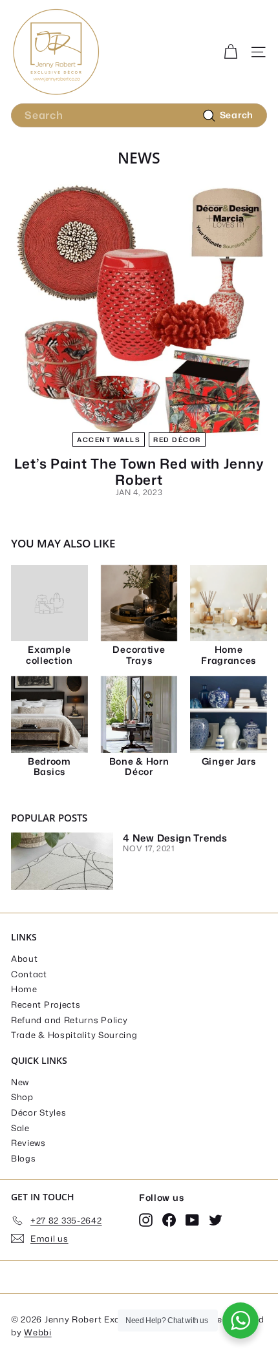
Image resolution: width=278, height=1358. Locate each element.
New (20, 1082)
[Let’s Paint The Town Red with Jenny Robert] (139, 310)
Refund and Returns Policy (69, 1020)
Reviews (28, 1143)
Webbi (38, 1332)
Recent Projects (46, 1004)
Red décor (177, 439)
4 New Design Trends (175, 838)
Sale (20, 1128)
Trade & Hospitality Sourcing (74, 1035)
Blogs (23, 1158)
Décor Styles (38, 1112)
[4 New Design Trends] (62, 861)
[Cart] (230, 52)
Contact (29, 974)
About (24, 958)
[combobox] (139, 115)
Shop (22, 1097)
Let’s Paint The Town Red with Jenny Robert (139, 471)
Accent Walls (108, 439)
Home (24, 989)
